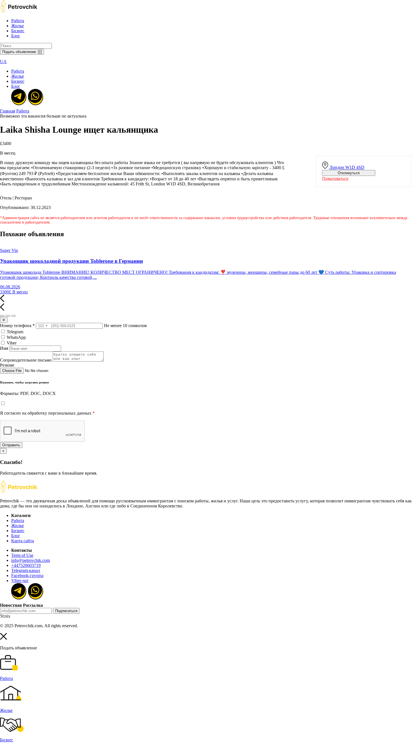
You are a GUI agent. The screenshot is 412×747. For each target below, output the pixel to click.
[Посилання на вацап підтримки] (35, 96)
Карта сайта (22, 540)
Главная (7, 111)
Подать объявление (19, 52)
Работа (17, 20)
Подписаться (66, 611)
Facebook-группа (27, 575)
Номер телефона (17, 325)
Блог (15, 35)
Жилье (17, 25)
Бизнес (17, 30)
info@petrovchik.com (30, 560)
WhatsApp (16, 337)
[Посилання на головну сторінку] (18, 491)
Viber (11, 343)
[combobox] (42, 325)
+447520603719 (26, 565)
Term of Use (22, 555)
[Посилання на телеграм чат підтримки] (18, 96)
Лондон (346, 167)
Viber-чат (20, 580)
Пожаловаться (335, 178)
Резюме (7, 365)
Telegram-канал (25, 570)
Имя (4, 348)
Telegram (14, 331)
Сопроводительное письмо (26, 360)
